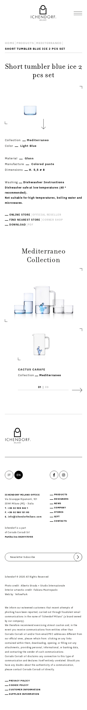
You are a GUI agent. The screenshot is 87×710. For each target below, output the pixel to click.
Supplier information (24, 694)
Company (60, 507)
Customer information (24, 689)
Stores (59, 512)
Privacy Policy (19, 680)
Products (25, 43)
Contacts (60, 521)
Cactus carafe (31, 369)
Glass (29, 158)
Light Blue (28, 146)
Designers (61, 499)
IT (9, 475)
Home (9, 43)
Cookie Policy (19, 685)
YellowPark (21, 594)
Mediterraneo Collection (44, 256)
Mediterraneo (49, 43)
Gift (57, 516)
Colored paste (42, 164)
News (57, 503)
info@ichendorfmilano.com (25, 516)
